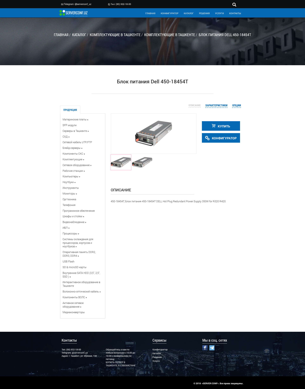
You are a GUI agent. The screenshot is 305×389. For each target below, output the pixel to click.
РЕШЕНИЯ (204, 13)
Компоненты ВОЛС (74, 297)
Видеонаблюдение (73, 222)
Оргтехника (69, 199)
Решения (157, 357)
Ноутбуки (68, 182)
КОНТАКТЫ (235, 13)
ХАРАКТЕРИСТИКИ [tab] (216, 105)
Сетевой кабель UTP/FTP (77, 142)
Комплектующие (72, 159)
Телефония (69, 205)
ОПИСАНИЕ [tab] (195, 105)
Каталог (156, 353)
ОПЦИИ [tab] (236, 105)
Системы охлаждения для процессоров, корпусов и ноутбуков (78, 242)
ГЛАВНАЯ (150, 13)
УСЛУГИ (219, 13)
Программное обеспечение (79, 210)
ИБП (65, 227)
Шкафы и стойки (72, 216)
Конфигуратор (160, 349)
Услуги (156, 360)
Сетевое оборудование (76, 165)
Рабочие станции (73, 170)
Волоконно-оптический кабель (81, 291)
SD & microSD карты (74, 267)
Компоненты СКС (73, 153)
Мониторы (69, 193)
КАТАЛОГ (189, 13)
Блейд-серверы (72, 147)
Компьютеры (70, 176)
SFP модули (70, 125)
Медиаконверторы (74, 312)
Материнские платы (74, 119)
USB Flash (68, 261)
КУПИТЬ (223, 126)
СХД (65, 136)
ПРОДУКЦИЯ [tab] (70, 109)
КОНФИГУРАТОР (169, 13)
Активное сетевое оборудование (73, 304)
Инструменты (71, 187)
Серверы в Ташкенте (75, 130)
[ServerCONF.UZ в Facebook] (204, 347)
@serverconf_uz (83, 4)
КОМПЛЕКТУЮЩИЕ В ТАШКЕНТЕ (115, 34)
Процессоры (70, 233)
